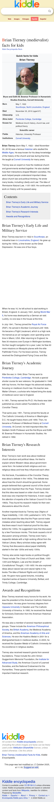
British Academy (20, 629)
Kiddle (4, 795)
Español (43, 19)
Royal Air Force (39, 324)
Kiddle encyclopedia (26, 741)
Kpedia (34, 19)
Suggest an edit (31, 767)
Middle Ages (8, 152)
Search (49, 11)
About (23, 795)
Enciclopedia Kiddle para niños (15, 798)
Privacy (32, 795)
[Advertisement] (27, 29)
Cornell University (23, 138)
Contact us (43, 795)
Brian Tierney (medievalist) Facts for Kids (21, 754)
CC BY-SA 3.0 (30, 785)
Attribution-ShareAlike (23, 747)
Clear (44, 11)
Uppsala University (11, 606)
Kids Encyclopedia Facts (12, 49)
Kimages (25, 19)
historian (29, 149)
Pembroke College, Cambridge (28, 119)
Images (17, 19)
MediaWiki (17, 792)
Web (9, 19)
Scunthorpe (20, 107)
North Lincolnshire (34, 107)
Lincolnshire (24, 240)
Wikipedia (25, 790)
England (46, 107)
